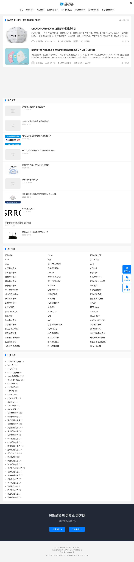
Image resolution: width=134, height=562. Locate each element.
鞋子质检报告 (95, 324)
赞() (125, 41)
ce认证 (10, 369)
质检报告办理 (95, 255)
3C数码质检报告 (14, 361)
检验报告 (93, 272)
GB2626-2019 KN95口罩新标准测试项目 (53, 28)
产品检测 (93, 268)
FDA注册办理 (95, 346)
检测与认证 (12, 453)
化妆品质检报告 (13, 420)
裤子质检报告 (12, 483)
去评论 (87, 41)
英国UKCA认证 (11, 311)
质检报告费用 (10, 277)
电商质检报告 (95, 277)
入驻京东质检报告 (12, 346)
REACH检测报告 (12, 329)
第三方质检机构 (11, 290)
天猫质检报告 (79, 10)
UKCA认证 (9, 307)
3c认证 (10, 365)
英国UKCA (94, 307)
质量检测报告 (53, 268)
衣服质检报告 (12, 479)
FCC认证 (51, 285)
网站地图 (76, 547)
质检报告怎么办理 (97, 281)
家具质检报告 (12, 431)
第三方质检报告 (54, 281)
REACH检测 (95, 316)
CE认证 (51, 272)
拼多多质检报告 (108, 10)
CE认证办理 (52, 294)
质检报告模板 (95, 294)
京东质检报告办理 (12, 337)
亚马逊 (93, 303)
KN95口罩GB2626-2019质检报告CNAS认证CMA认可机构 (63, 50)
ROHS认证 (11, 402)
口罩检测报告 (52, 10)
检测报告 (41, 10)
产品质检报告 (10, 268)
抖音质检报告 (53, 333)
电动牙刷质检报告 (97, 337)
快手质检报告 (12, 439)
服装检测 (9, 316)
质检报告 (67, 4)
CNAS (50, 255)
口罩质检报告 (10, 342)
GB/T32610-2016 (97, 320)
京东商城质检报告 (55, 324)
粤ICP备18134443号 (67, 552)
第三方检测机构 (54, 264)
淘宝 (92, 264)
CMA (7, 259)
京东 (7, 264)
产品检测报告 (10, 298)
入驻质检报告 (10, 324)
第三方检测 (94, 259)
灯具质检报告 (53, 342)
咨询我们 (76, 529)
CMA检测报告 (13, 372)
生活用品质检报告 (14, 468)
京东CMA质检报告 (97, 333)
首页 (21, 10)
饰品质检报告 (12, 497)
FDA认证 (11, 394)
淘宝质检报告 (93, 10)
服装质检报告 (10, 281)
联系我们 (57, 529)
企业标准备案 (53, 346)
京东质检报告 (66, 10)
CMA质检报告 (64, 63)
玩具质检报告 (10, 303)
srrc (49, 320)
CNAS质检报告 (96, 290)
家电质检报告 (95, 329)
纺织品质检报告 (13, 475)
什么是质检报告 (11, 294)
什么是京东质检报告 (98, 342)
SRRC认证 (52, 311)
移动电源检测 (10, 333)
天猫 (49, 259)
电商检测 (51, 307)
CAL (49, 316)
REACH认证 (52, 329)
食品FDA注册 (53, 337)
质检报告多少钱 (54, 277)
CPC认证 (94, 311)
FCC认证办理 (53, 303)
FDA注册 (51, 298)
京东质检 (93, 285)
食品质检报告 (12, 494)
